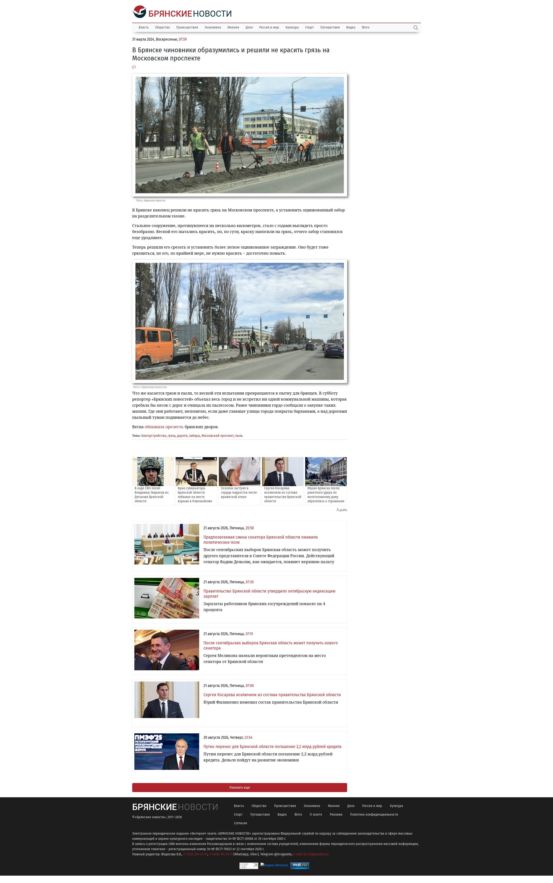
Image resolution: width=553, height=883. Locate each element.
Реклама (336, 814)
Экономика (213, 27)
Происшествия (187, 27)
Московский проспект (218, 435)
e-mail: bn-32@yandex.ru (311, 854)
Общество (162, 27)
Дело (249, 27)
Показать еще (239, 787)
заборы (194, 435)
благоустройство (153, 435)
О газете (316, 814)
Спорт (309, 27)
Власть (144, 27)
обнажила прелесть (164, 426)
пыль (239, 435)
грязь (172, 435)
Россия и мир (269, 27)
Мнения (233, 27)
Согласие (240, 823)
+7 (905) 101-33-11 (220, 854)
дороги (182, 435)
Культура (292, 27)
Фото (365, 27)
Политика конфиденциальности (374, 814)
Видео (350, 27)
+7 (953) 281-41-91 (195, 854)
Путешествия (330, 27)
